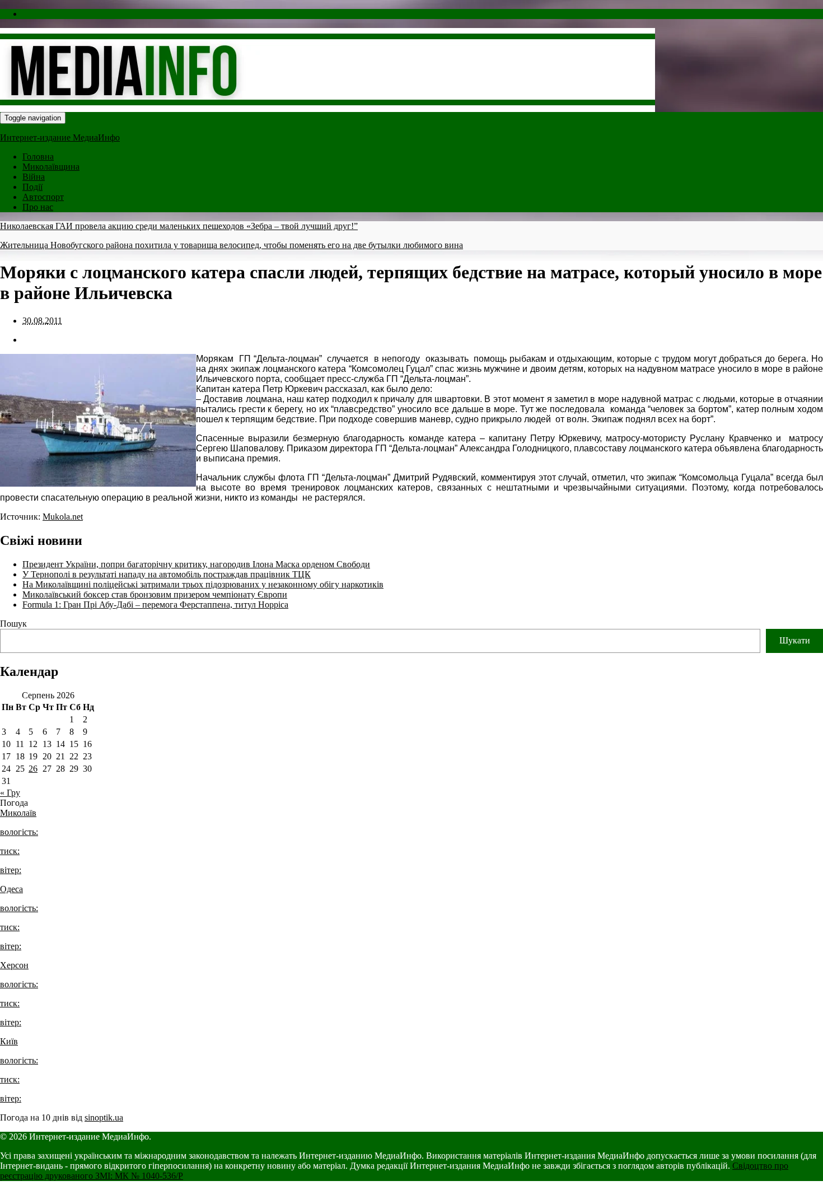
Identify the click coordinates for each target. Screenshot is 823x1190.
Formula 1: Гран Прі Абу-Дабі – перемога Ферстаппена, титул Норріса (155, 604)
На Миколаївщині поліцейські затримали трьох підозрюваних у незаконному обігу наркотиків (203, 584)
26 (33, 768)
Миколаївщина (51, 166)
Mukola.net (63, 516)
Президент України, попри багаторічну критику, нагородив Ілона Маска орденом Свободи (196, 564)
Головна (38, 156)
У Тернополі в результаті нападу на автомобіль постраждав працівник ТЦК (166, 574)
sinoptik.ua (104, 1117)
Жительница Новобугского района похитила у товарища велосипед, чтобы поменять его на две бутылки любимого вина (231, 245)
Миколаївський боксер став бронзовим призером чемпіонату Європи (154, 594)
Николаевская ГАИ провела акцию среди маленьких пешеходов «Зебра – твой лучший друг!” (179, 226)
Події (32, 187)
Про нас (37, 207)
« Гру (10, 792)
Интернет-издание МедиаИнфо (60, 137)
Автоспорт (43, 197)
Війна (33, 176)
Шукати (794, 640)
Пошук (13, 623)
